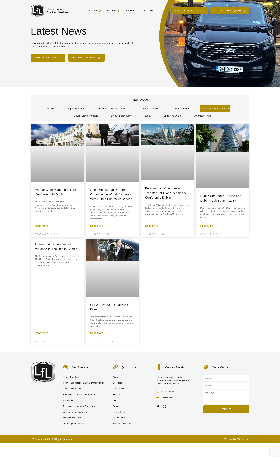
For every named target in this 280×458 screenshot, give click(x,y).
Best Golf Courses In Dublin (111, 108)
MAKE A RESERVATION (188, 10)
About (115, 377)
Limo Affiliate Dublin (72, 418)
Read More (41, 225)
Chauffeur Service (179, 108)
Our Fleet (130, 10)
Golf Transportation (72, 388)
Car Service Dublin (148, 108)
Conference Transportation (215, 108)
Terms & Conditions (122, 423)
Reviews (117, 394)
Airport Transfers (75, 108)
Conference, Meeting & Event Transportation (83, 383)
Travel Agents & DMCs (73, 423)
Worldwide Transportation (75, 412)
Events (148, 116)
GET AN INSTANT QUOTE (228, 10)
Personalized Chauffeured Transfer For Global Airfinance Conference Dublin (166, 193)
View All (51, 108)
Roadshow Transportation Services (79, 394)
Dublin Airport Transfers (86, 116)
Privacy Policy (119, 412)
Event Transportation (121, 116)
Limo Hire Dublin (172, 116)
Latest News (118, 388)
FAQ (115, 400)
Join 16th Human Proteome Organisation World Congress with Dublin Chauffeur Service (111, 194)
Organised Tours (202, 116)
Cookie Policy (119, 418)
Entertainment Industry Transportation (80, 406)
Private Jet (68, 400)
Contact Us (147, 10)
